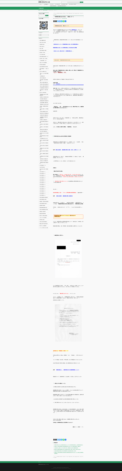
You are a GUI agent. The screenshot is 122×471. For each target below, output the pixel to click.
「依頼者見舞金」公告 (43, 60)
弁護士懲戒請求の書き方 (43, 203)
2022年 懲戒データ (42, 177)
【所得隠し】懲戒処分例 (43, 119)
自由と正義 (41, 48)
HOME (39, 10)
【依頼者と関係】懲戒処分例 (44, 84)
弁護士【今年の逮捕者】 (43, 62)
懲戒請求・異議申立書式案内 (44, 201)
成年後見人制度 (42, 219)
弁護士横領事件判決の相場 (44, 66)
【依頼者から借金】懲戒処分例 (44, 124)
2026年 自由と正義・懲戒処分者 (44, 169)
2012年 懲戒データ (42, 195)
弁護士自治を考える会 (44, 2)
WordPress (56, 468)
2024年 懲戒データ (42, 173)
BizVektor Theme (61, 468)
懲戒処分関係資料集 (43, 213)
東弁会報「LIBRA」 (43, 52)
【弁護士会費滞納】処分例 (44, 111)
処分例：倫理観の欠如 (43, 71)
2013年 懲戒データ (42, 193)
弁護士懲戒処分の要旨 (43, 50)
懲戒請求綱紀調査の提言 (43, 207)
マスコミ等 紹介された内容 (44, 227)
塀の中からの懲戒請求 (43, 225)
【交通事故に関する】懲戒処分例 (44, 156)
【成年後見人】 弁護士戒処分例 (44, 90)
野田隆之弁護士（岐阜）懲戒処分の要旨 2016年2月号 (76, 13)
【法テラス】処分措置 (43, 217)
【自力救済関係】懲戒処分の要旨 (44, 122)
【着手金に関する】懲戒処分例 (44, 146)
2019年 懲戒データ (42, 182)
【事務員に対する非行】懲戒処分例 (44, 148)
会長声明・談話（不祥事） (44, 58)
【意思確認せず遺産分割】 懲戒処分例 (44, 117)
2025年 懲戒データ (42, 171)
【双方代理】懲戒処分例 (43, 131)
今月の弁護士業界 (42, 54)
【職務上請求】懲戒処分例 (44, 129)
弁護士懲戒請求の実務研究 (44, 197)
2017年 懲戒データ (42, 186)
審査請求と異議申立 (43, 211)
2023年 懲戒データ (42, 175)
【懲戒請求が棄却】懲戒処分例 (44, 163)
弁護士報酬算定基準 (43, 40)
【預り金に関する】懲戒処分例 (44, 143)
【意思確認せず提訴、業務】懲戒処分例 (44, 95)
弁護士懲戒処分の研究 (43, 199)
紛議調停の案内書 (42, 205)
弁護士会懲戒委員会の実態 (44, 209)
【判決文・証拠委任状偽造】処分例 (44, 106)
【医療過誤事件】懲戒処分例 (44, 100)
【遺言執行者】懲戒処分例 (44, 115)
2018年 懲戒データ (42, 184)
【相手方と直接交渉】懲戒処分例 (44, 141)
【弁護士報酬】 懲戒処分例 (44, 102)
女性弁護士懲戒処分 (43, 64)
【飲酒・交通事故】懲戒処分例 (44, 154)
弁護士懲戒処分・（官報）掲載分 (44, 69)
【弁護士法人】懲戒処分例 (44, 160)
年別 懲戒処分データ (43, 165)
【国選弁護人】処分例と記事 (44, 104)
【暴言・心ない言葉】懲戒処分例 (44, 74)
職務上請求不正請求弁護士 (44, 223)
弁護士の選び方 (42, 46)
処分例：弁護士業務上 (43, 92)
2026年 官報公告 (42, 167)
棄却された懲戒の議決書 (43, 215)
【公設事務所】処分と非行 (44, 138)
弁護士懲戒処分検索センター (44, 56)
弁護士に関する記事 (45, 10)
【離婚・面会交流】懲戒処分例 (44, 151)
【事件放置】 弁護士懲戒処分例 (44, 80)
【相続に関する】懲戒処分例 (44, 113)
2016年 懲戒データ (42, 188)
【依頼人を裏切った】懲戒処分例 (44, 109)
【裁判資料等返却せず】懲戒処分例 (44, 136)
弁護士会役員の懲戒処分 (43, 221)
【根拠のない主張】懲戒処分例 (44, 127)
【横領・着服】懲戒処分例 (44, 82)
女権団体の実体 (42, 44)
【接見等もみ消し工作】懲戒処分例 (44, 133)
